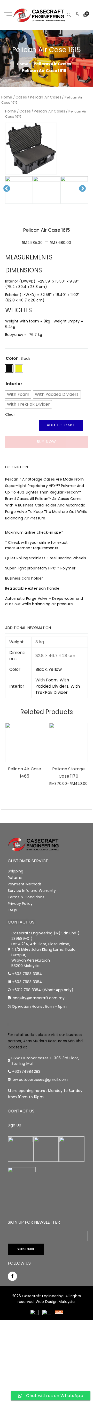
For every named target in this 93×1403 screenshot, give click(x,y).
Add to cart (61, 425)
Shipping (15, 871)
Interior (14, 384)
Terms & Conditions (26, 897)
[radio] (9, 368)
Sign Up (14, 1125)
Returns (15, 877)
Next (84, 192)
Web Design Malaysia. (55, 1301)
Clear (10, 414)
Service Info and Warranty (32, 890)
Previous (8, 192)
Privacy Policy (20, 903)
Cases (21, 97)
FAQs (12, 910)
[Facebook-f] (12, 1276)
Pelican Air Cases (52, 64)
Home (6, 97)
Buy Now (46, 441)
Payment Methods (25, 884)
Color (12, 358)
